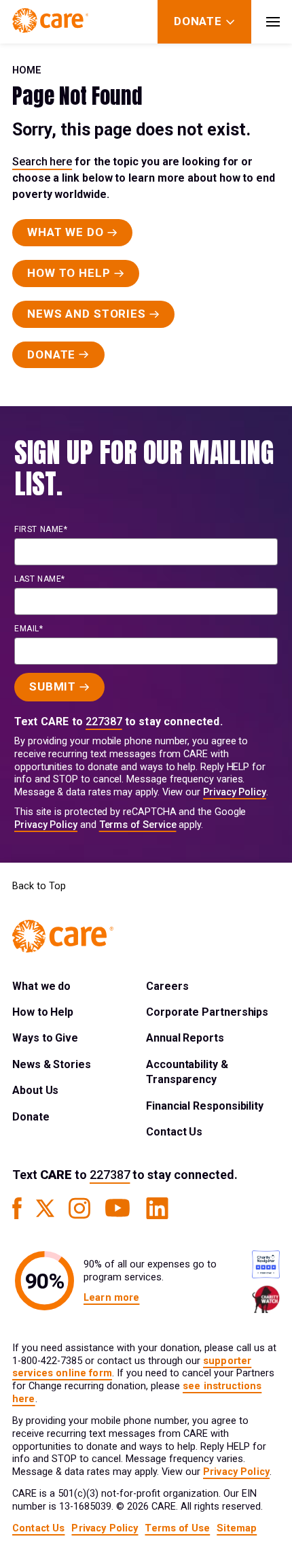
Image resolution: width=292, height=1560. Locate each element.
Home (26, 70)
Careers (167, 986)
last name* (39, 579)
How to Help (42, 1012)
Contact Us (174, 1131)
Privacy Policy (234, 792)
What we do (41, 986)
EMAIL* (28, 628)
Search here (42, 161)
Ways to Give (45, 1037)
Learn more (111, 1298)
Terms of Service (138, 825)
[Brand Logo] (50, 21)
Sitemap (237, 1528)
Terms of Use (177, 1528)
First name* (41, 529)
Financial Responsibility (204, 1105)
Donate (31, 1116)
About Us (35, 1090)
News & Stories (51, 1064)
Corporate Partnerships (207, 1012)
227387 (104, 721)
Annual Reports (185, 1037)
